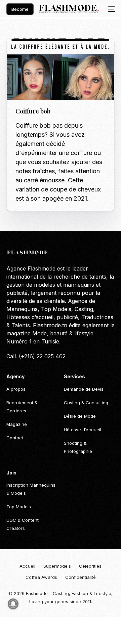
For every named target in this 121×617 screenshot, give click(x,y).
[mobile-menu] (109, 9)
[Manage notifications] (13, 603)
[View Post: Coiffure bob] (60, 69)
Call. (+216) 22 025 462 (36, 356)
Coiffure (45, 53)
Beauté (25, 53)
